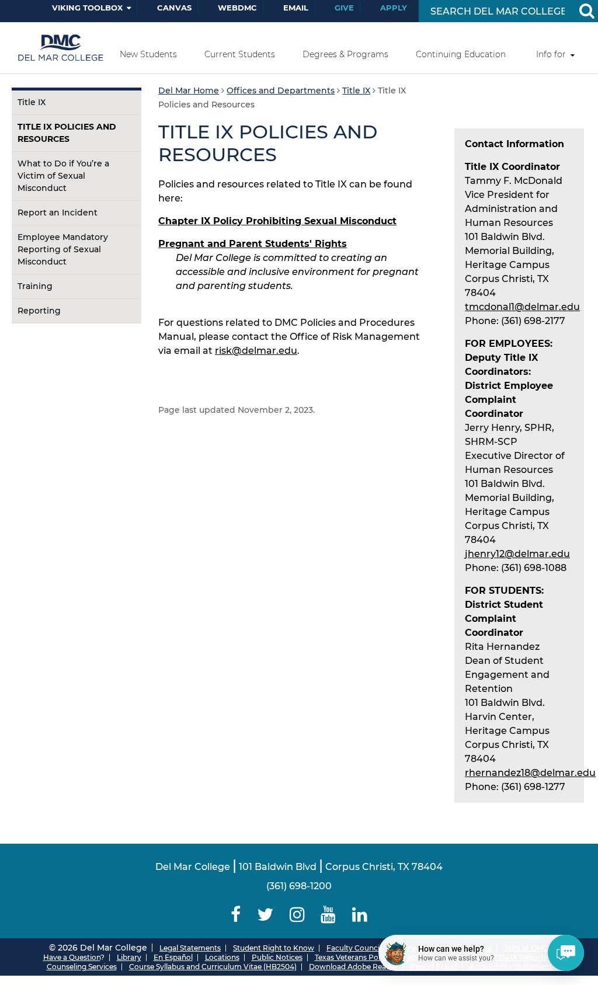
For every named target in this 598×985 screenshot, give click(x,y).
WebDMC (237, 7)
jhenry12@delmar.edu (517, 553)
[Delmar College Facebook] (236, 915)
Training (35, 286)
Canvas (174, 7)
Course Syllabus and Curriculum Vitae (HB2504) (213, 966)
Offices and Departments (281, 90)
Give (344, 7)
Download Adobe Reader (353, 966)
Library (129, 957)
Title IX (32, 102)
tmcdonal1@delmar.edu (522, 306)
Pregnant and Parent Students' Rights (252, 243)
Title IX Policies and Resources (67, 132)
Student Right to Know (273, 948)
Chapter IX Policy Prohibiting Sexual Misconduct (277, 221)
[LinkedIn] (359, 915)
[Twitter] (265, 915)
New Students (148, 54)
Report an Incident (58, 212)
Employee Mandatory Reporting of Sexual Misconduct (63, 249)
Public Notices (277, 957)
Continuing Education (461, 54)
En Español (173, 957)
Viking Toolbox (87, 7)
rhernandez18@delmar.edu (530, 772)
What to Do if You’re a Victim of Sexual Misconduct (63, 175)
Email (295, 7)
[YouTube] (328, 915)
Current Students (239, 54)
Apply (393, 7)
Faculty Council (353, 948)
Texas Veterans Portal (352, 957)
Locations (222, 957)
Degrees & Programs (345, 54)
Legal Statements (190, 948)
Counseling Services (82, 966)
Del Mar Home (188, 90)
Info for (551, 54)
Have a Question (71, 957)
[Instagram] (297, 915)
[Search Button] (586, 11)
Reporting (39, 310)
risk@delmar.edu (256, 350)
